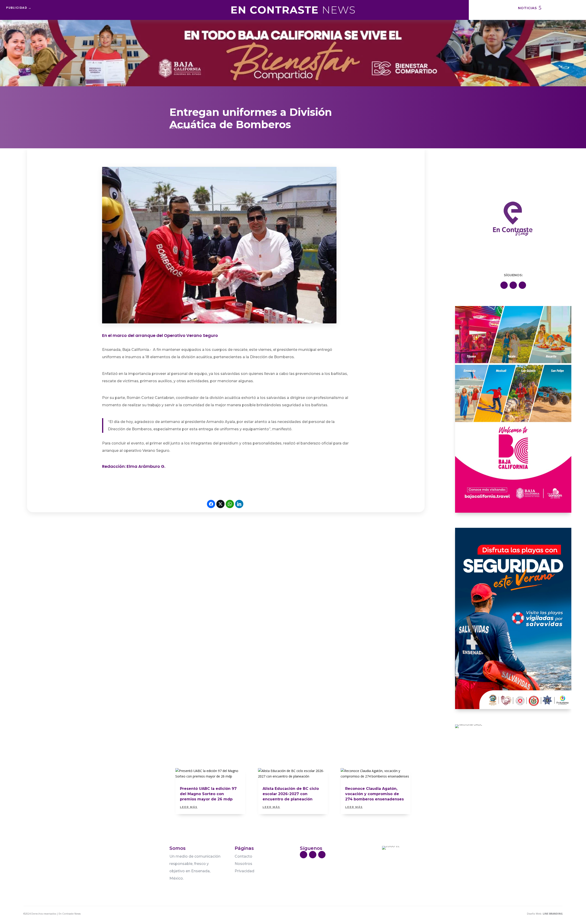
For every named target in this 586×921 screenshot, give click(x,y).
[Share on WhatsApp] (230, 504)
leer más (189, 807)
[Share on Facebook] (211, 504)
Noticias (527, 8)
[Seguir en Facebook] (504, 285)
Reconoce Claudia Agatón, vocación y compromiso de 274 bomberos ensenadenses (374, 794)
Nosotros (243, 863)
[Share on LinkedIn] (239, 504)
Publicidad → (18, 8)
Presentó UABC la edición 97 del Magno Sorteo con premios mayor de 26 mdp (208, 794)
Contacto (243, 856)
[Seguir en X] (513, 285)
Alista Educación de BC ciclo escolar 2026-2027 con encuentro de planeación (291, 794)
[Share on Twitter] (220, 504)
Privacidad (244, 871)
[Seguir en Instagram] (522, 285)
